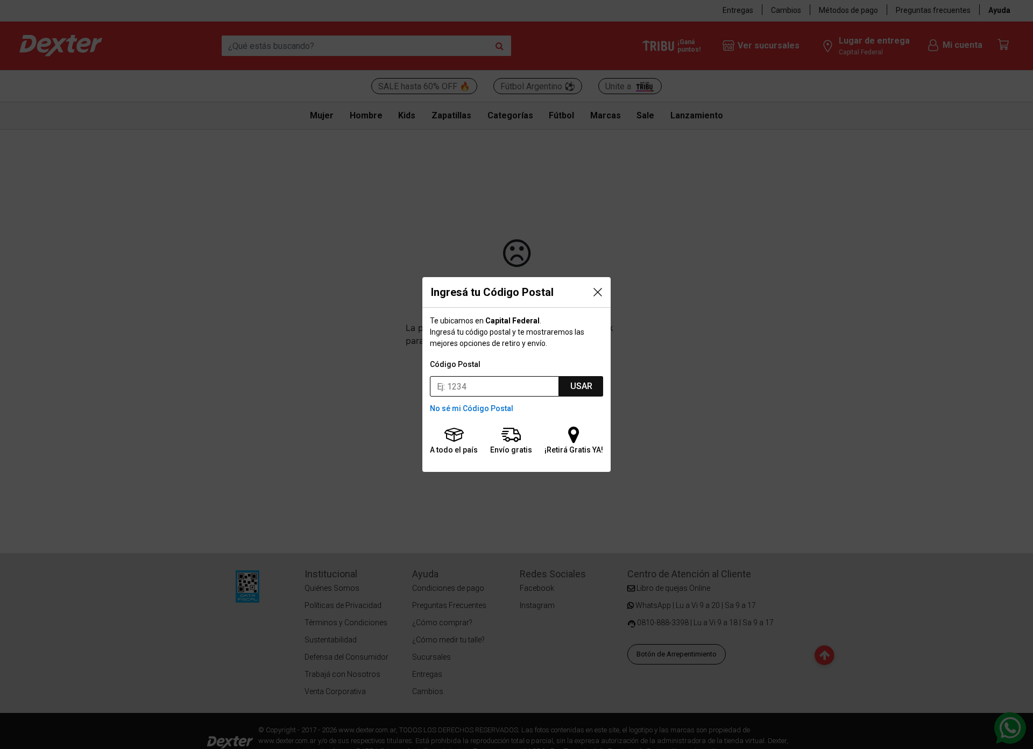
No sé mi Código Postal (471, 408)
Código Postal (455, 364)
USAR (581, 386)
